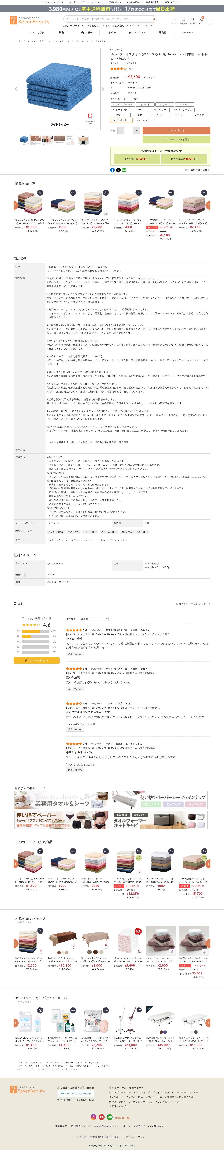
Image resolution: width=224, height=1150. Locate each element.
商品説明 (20, 278)
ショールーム (97, 2)
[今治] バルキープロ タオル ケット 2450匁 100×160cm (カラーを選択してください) (193, 961)
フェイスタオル (56, 532)
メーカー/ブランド (25, 523)
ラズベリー (160, 109)
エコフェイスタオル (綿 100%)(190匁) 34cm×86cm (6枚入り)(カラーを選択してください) (62, 223)
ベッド (129, 25)
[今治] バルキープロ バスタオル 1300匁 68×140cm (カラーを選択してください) (160, 961)
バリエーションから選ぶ (176, 139)
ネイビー (179, 114)
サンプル (131, 1097)
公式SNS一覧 (122, 1118)
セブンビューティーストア (123, 1092)
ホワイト (145, 104)
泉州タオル (142, 532)
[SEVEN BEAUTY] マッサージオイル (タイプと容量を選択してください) (29, 1041)
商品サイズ (21, 563)
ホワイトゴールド (122, 104)
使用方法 (20, 449)
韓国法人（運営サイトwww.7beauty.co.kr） (95, 1126)
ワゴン (148, 25)
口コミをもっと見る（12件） (192, 604)
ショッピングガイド (151, 1092)
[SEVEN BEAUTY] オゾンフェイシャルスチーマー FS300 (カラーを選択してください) (128, 1041)
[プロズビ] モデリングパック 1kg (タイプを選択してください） (95, 1041)
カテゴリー (21, 540)
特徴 (17, 267)
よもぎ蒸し (118, 25)
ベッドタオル (90, 532)
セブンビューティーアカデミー (181, 1092)
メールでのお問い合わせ (77, 1093)
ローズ (140, 109)
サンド (120, 114)
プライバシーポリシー (135, 1136)
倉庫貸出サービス (118, 1106)
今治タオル (131, 63)
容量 (116, 563)
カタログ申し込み (143, 1101)
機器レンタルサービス (150, 1097)
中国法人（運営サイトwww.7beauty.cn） (146, 1126)
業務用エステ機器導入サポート (181, 1097)
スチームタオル (109, 532)
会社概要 (81, 1136)
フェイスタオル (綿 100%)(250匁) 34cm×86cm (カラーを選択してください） (30, 223)
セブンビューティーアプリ (169, 1101)
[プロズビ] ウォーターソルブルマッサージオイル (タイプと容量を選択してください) (62, 1041)
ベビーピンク (120, 109)
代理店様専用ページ (120, 1101)
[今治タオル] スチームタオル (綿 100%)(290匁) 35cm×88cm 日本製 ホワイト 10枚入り (128, 961)
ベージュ (185, 104)
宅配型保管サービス (173, 2)
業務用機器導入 (134, 2)
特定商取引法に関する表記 (104, 1136)
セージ (159, 114)
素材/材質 (20, 574)
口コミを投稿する (38, 660)
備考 (17, 582)
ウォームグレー (144, 120)
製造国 (117, 523)
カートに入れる (176, 130)
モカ (139, 114)
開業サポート (115, 2)
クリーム (165, 104)
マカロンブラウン (182, 109)
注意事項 (20, 457)
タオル (106, 25)
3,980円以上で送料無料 (139, 87)
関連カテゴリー (23, 530)
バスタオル (73, 532)
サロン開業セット (91, 25)
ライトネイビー (121, 120)
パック (139, 25)
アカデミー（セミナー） (52, 2)
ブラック (199, 114)
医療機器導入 (152, 2)
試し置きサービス (77, 2)
